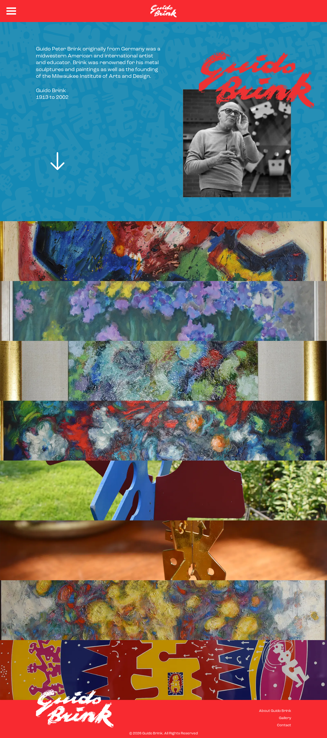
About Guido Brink (275, 711)
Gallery (285, 718)
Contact (284, 725)
